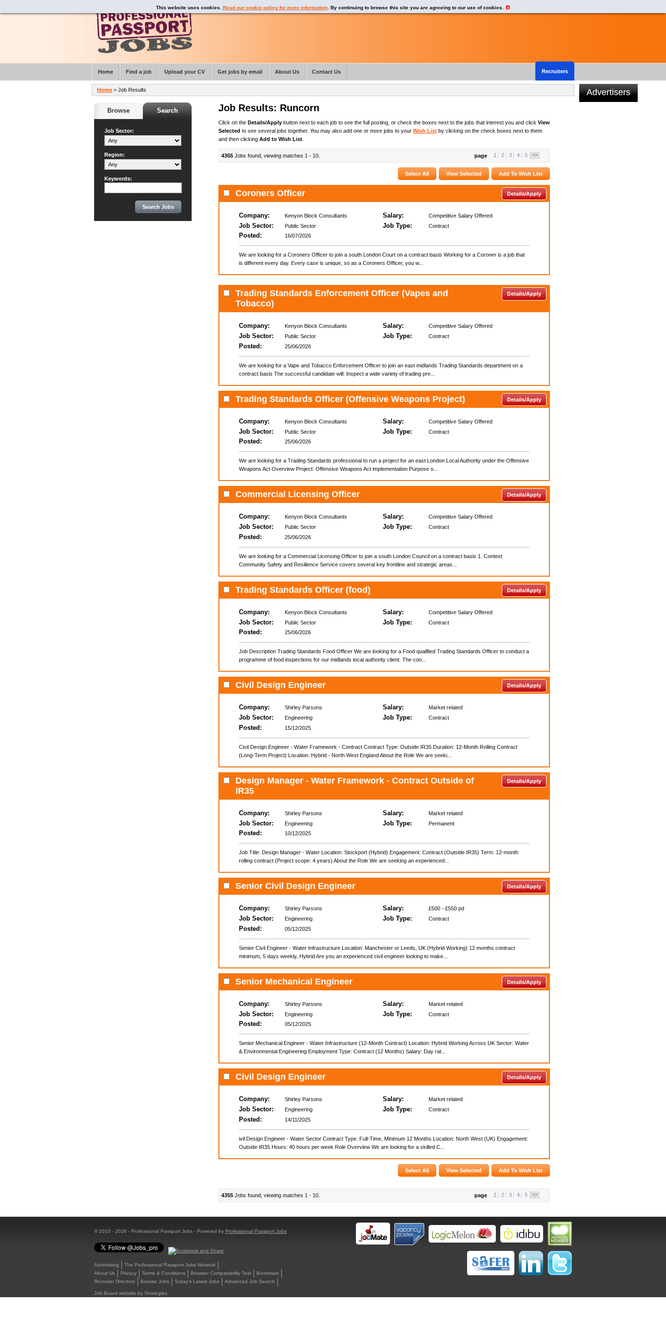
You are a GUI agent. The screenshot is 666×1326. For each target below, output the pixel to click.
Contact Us (326, 72)
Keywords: (118, 178)
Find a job (139, 72)
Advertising (106, 1264)
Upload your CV (184, 72)
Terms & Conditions (163, 1273)
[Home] (144, 29)
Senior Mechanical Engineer (294, 981)
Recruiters (555, 71)
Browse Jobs (154, 1281)
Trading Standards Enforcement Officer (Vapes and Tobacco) (341, 298)
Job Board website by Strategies (130, 1293)
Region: (114, 155)
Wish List (425, 131)
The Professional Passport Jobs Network (169, 1264)
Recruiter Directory (114, 1281)
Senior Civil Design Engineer (295, 886)
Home (104, 90)
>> (535, 155)
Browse (118, 110)
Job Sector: (119, 131)
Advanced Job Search (250, 1281)
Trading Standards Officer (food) (303, 590)
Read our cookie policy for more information (275, 7)
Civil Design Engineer (280, 685)
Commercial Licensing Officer (297, 494)
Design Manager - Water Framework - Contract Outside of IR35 (354, 786)
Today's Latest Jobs (197, 1281)
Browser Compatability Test (221, 1273)
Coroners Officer (270, 193)
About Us (104, 1273)
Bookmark (267, 1273)
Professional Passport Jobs (256, 1231)
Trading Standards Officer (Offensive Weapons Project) (350, 399)
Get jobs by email (239, 72)
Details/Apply (524, 194)
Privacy (128, 1273)
